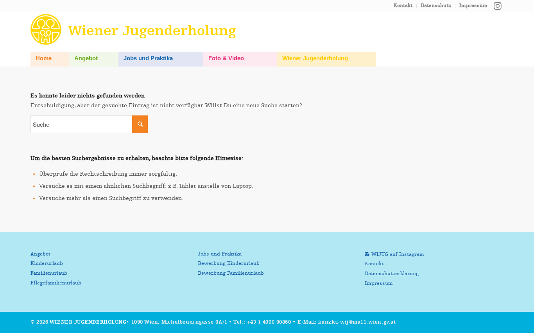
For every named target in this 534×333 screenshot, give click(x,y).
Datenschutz (436, 6)
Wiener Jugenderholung (88, 322)
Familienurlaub (48, 273)
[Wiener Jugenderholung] (47, 29)
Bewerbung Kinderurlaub (229, 263)
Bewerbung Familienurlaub (231, 273)
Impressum (473, 6)
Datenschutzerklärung (392, 274)
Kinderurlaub (46, 263)
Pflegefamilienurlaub (55, 283)
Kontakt (403, 6)
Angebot (40, 254)
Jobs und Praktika (220, 254)
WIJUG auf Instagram (397, 254)
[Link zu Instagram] (498, 6)
